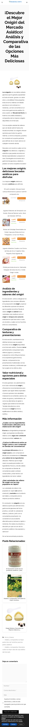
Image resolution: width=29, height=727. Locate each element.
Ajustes (21, 724)
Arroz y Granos (9, 637)
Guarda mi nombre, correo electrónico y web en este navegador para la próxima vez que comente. (15, 703)
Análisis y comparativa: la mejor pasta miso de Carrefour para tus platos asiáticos (13, 642)
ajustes (20, 721)
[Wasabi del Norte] (15, 2)
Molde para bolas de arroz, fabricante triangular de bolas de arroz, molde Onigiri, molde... (14, 269)
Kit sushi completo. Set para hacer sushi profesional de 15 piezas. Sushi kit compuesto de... (14, 191)
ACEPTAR (5, 724)
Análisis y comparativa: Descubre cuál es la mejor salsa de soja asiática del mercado (13, 649)
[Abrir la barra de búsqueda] (2, 2)
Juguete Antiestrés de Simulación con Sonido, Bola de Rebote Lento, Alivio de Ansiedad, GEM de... (14, 213)
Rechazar (13, 724)
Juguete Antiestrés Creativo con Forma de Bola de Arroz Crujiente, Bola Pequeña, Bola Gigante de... (14, 251)
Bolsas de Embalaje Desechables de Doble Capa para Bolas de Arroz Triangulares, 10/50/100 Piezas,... (14, 232)
